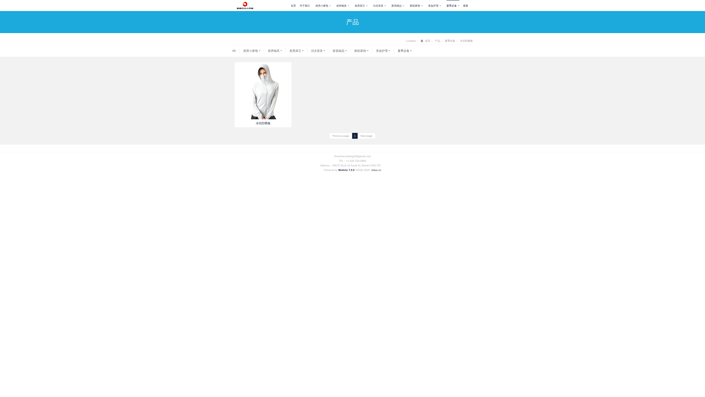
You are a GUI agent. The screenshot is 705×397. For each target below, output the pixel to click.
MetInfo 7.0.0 (346, 170)
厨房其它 (360, 5)
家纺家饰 (415, 5)
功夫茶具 (378, 5)
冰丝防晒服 (466, 40)
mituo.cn (376, 170)
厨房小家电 (321, 5)
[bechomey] (245, 5)
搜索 (465, 5)
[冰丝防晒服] (263, 90)
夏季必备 (451, 5)
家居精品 (396, 5)
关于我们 (305, 5)
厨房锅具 (341, 5)
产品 (437, 40)
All (234, 50)
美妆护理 (433, 5)
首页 (293, 5)
